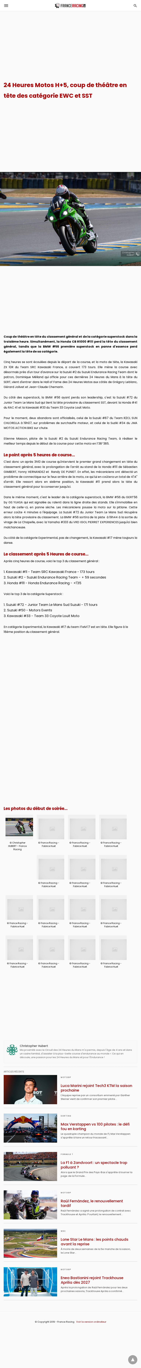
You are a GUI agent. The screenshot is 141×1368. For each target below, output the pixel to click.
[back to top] (132, 1359)
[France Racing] (70, 5)
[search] (135, 5)
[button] (19, 827)
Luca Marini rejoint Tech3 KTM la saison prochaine (96, 1088)
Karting (66, 1115)
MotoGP (66, 1077)
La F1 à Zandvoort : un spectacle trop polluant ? (94, 1165)
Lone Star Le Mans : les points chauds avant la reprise (94, 1242)
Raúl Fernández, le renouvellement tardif (92, 1203)
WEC (63, 1231)
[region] (70, 42)
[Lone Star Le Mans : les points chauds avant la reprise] (30, 1243)
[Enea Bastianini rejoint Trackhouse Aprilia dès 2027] (30, 1281)
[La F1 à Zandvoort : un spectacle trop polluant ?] (30, 1166)
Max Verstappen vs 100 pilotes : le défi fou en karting (95, 1126)
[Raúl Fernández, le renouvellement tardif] (30, 1204)
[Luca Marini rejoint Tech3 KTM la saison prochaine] (30, 1089)
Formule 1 (67, 1154)
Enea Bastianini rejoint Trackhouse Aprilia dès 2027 (92, 1280)
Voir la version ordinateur (91, 1322)
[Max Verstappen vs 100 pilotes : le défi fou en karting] (30, 1128)
